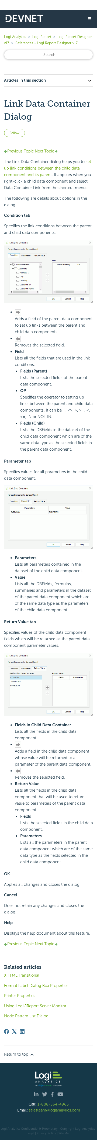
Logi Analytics (15, 37)
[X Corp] (14, 1031)
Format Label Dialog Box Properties (36, 985)
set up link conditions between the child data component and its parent (47, 168)
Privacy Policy (46, 1133)
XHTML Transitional (21, 975)
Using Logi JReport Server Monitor (35, 1006)
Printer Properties (19, 995)
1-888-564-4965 (53, 1104)
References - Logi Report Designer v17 (46, 43)
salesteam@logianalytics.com (54, 1110)
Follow (14, 133)
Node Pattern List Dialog (26, 1016)
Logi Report (41, 37)
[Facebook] (6, 1031)
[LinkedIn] (22, 1031)
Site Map (64, 1133)
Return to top (16, 1054)
